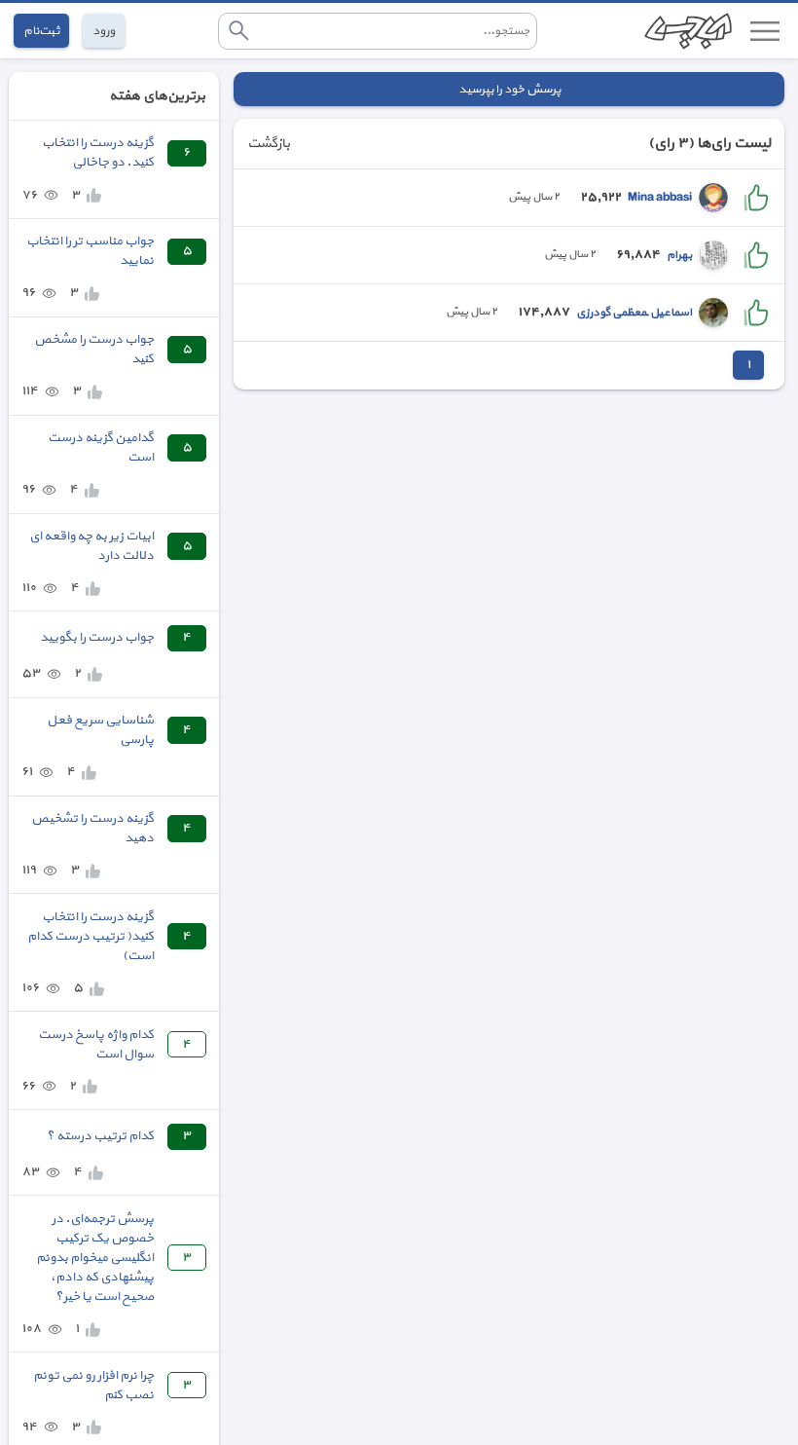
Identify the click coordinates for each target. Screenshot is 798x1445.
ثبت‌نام (41, 30)
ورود (103, 30)
